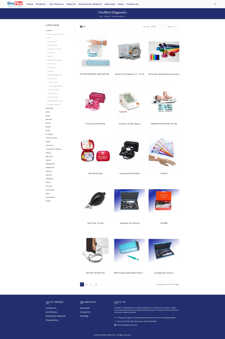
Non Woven (51, 64)
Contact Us (51, 308)
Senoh (48, 182)
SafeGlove (49, 179)
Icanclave (49, 145)
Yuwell (48, 201)
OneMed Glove (52, 97)
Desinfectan (52, 42)
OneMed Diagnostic (118, 16)
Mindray (49, 171)
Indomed (50, 53)
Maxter (48, 160)
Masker (50, 56)
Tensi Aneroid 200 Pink (95, 124)
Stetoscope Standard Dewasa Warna (164, 74)
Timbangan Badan (56, 86)
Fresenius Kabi (51, 138)
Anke (47, 112)
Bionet (48, 123)
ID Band (164, 173)
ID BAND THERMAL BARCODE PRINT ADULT (95, 74)
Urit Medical (50, 197)
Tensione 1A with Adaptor (129, 124)
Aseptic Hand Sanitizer (56, 34)
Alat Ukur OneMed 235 (95, 273)
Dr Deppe (49, 134)
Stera (48, 193)
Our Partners (51, 312)
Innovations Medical (53, 149)
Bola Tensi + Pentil (95, 223)
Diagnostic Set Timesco (130, 223)
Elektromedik (52, 45)
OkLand (49, 175)
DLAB (48, 130)
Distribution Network (55, 316)
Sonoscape (50, 190)
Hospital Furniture (54, 49)
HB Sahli (163, 223)
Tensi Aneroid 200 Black (130, 173)
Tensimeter (53, 79)
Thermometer (54, 90)
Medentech (50, 168)
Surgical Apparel (53, 105)
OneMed (106, 16)
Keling (48, 153)
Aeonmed (49, 108)
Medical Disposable (54, 60)
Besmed (49, 119)
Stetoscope (53, 82)
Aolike (48, 116)
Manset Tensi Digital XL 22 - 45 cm (129, 74)
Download (84, 308)
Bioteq (48, 127)
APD (49, 38)
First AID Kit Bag (95, 173)
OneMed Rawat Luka (55, 101)
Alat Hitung (53, 93)
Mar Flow (49, 156)
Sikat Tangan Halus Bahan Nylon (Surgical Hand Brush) (129, 273)
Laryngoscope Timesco (164, 273)
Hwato (48, 142)
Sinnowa (49, 186)
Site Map (84, 316)
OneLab (50, 71)
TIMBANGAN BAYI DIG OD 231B (164, 124)
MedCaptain (50, 164)
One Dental (51, 68)
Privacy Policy (52, 320)
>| (96, 284)
